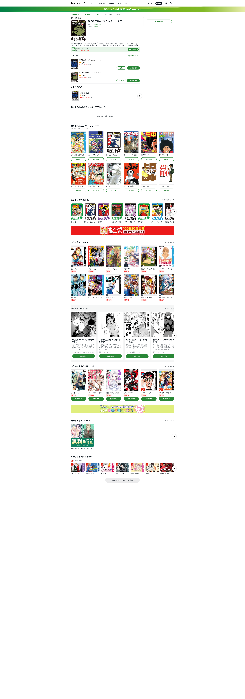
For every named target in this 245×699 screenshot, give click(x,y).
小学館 (96, 27)
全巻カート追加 (133, 49)
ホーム (93, 3)
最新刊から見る (135, 56)
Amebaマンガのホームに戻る (122, 480)
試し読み (121, 68)
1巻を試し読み (158, 21)
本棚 (126, 3)
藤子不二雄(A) (98, 24)
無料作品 (111, 3)
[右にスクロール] (139, 96)
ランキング (101, 3)
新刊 (119, 3)
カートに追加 (133, 68)
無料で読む (83, 356)
